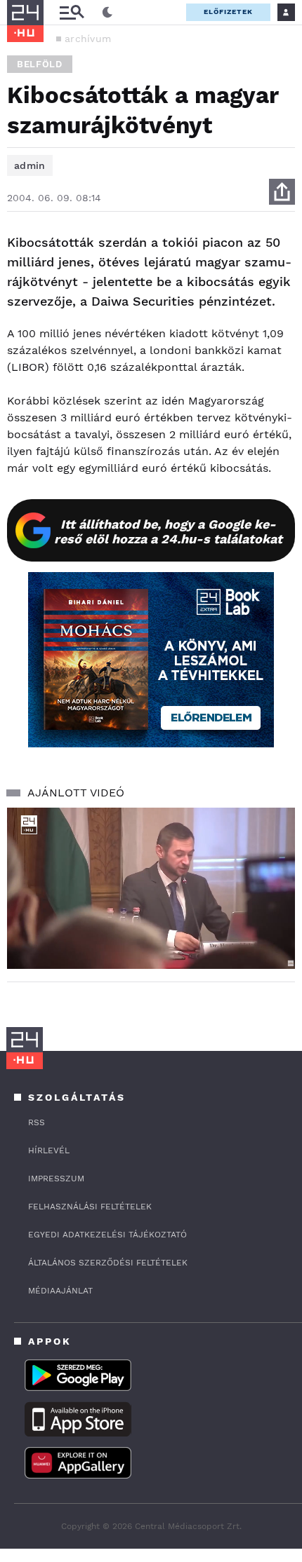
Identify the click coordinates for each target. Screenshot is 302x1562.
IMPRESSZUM (56, 1178)
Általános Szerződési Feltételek (108, 1263)
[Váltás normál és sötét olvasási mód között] (107, 12)
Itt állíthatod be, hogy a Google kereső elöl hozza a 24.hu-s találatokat (168, 531)
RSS (36, 1122)
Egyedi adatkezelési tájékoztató (107, 1235)
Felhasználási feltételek (90, 1206)
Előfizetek (228, 11)
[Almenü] (72, 12)
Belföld (40, 64)
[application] (151, 889)
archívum (88, 38)
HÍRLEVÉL (49, 1150)
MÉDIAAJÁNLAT (60, 1291)
